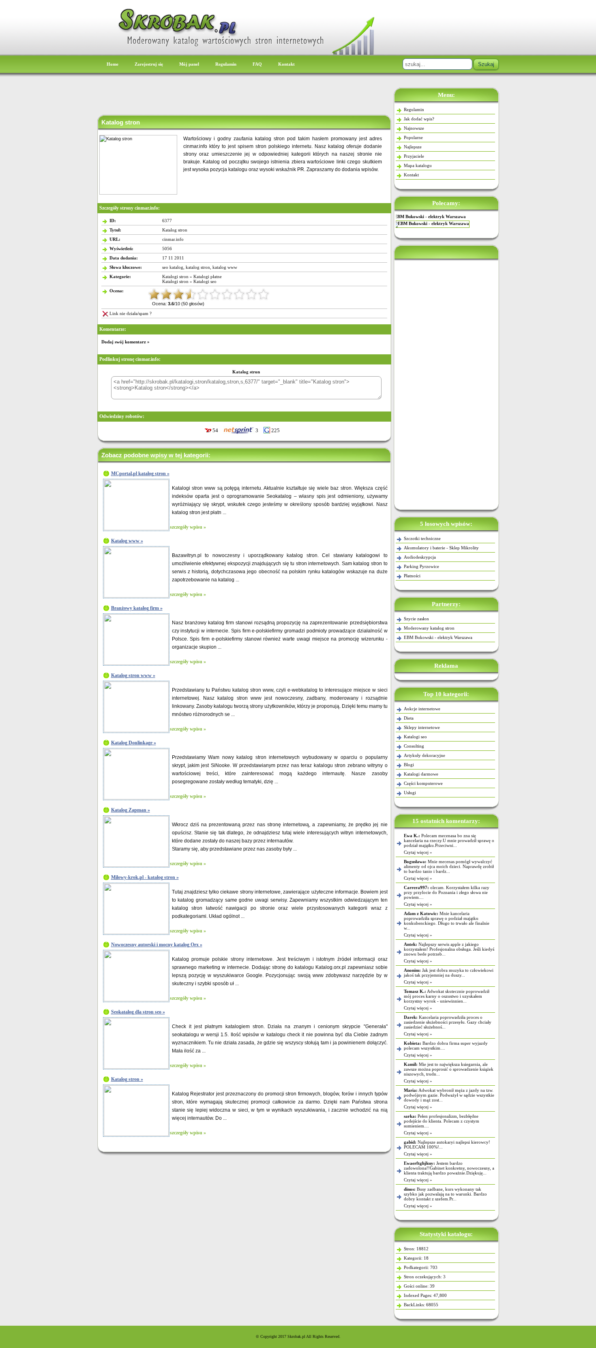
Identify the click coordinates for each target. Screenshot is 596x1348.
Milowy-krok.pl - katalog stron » (145, 877)
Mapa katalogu (418, 165)
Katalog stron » (127, 1079)
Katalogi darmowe (421, 774)
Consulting (414, 746)
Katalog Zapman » (130, 810)
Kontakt (286, 64)
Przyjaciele (414, 156)
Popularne (413, 137)
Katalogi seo (415, 736)
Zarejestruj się (149, 64)
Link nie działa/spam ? (130, 313)
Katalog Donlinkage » (133, 743)
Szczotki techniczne (422, 538)
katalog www (224, 267)
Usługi (410, 792)
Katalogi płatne (207, 276)
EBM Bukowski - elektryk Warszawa (438, 637)
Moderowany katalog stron (429, 628)
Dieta (409, 718)
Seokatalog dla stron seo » (138, 1012)
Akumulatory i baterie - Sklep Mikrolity (441, 547)
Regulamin (225, 64)
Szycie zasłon (446, 216)
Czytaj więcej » (418, 852)
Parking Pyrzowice (421, 566)
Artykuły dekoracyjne (424, 755)
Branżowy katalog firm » (137, 608)
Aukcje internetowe (422, 708)
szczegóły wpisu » (188, 527)
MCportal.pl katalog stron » (140, 473)
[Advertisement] (446, 382)
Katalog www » (127, 541)
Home (112, 64)
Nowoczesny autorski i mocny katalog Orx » (156, 944)
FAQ (257, 64)
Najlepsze (413, 146)
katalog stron (198, 267)
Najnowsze (414, 128)
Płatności (412, 575)
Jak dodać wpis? (419, 118)
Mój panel (189, 64)
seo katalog (172, 267)
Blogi (409, 764)
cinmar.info (173, 239)
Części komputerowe (423, 783)
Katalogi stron (175, 276)
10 (263, 294)
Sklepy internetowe (422, 727)
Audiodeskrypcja (420, 557)
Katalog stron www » (133, 675)
